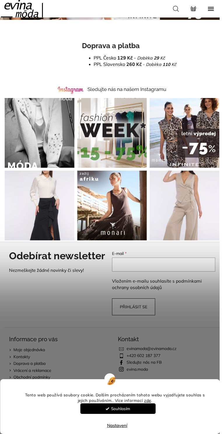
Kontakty (21, 356)
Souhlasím (120, 408)
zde (147, 400)
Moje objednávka (29, 349)
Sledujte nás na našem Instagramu (127, 89)
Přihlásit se (133, 306)
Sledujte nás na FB (144, 362)
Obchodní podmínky (31, 377)
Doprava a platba (29, 363)
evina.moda (137, 369)
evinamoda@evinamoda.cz (151, 348)
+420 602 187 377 (143, 355)
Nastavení (117, 425)
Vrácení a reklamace (32, 370)
